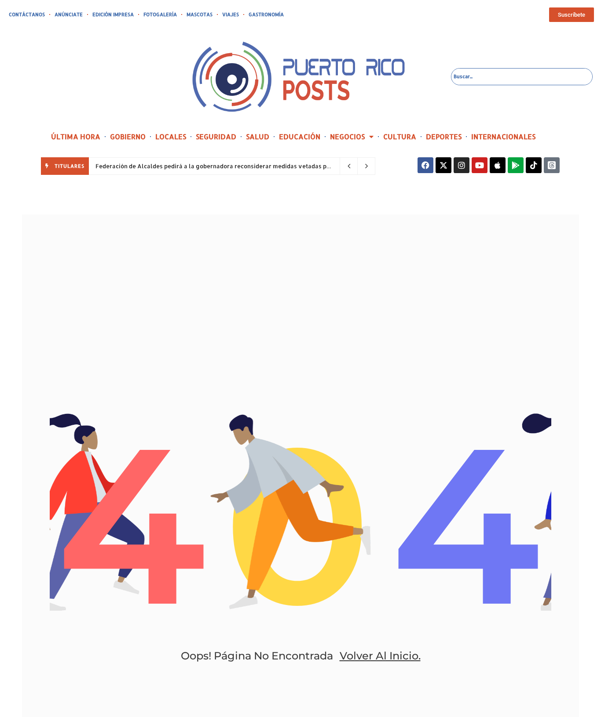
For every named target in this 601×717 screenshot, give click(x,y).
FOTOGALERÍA (160, 14)
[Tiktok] (534, 165)
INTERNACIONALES (503, 136)
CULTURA (399, 136)
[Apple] (498, 165)
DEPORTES (444, 136)
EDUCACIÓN (299, 136)
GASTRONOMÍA (266, 14)
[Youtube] (479, 165)
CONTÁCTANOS (27, 14)
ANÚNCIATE (69, 14)
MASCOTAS (200, 14)
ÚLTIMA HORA (75, 136)
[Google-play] (516, 165)
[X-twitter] (443, 165)
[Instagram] (461, 165)
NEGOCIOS (347, 136)
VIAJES (230, 14)
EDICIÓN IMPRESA (113, 14)
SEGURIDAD (216, 136)
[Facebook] (425, 165)
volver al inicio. (380, 655)
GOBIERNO (128, 136)
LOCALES (170, 136)
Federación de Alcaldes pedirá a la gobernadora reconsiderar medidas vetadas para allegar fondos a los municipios (261, 166)
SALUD (257, 136)
